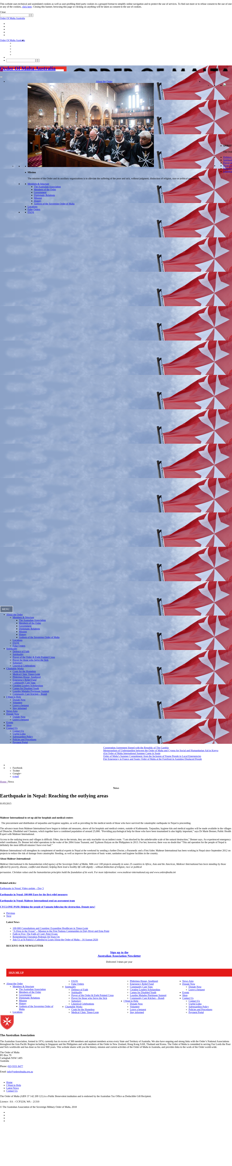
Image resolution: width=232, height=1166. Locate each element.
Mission (38, 198)
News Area (12, 711)
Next (8, 916)
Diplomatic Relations (44, 195)
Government (40, 192)
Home (9, 1082)
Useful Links (19, 733)
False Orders (34, 209)
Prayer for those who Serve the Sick (30, 660)
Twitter (16, 770)
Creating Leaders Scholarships (28, 685)
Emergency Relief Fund (24, 679)
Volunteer (17, 702)
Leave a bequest (21, 705)
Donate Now (19, 699)
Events (9, 722)
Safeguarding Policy (23, 736)
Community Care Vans (24, 682)
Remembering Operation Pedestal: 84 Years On (36, 936)
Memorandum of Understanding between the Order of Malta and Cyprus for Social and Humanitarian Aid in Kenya (89, 750)
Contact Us (12, 728)
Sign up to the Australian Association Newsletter (119, 954)
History (37, 201)
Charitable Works (15, 668)
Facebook (17, 768)
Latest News (12, 1088)
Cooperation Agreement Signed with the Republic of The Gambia (64, 747)
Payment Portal (20, 742)
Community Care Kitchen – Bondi (30, 694)
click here (27, 6)
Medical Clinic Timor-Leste (26, 674)
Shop (9, 725)
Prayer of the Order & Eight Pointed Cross (34, 657)
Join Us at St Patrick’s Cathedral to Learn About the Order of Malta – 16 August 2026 (55, 939)
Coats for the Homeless (24, 671)
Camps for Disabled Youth (26, 688)
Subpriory (18, 662)
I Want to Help (13, 697)
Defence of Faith (21, 651)
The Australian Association (47, 186)
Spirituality (11, 648)
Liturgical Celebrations (24, 665)
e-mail (16, 776)
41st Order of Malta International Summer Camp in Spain (60, 753)
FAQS (31, 212)
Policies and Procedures (24, 739)
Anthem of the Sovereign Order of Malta (54, 203)
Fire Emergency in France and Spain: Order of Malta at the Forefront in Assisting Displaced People (81, 759)
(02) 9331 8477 (15, 1066)
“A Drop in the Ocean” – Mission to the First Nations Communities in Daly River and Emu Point (61, 931)
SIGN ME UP (16, 972)
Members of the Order (45, 189)
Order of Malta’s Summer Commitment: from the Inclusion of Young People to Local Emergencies (81, 756)
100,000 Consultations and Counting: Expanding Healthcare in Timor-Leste (50, 928)
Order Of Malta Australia (12, 18)
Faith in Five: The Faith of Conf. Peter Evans (35, 934)
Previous (10, 913)
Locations (32, 206)
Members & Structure (38, 183)
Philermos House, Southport (27, 677)
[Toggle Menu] (1, 76)
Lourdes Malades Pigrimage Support (31, 691)
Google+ (17, 773)
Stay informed (20, 708)
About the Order (104, 81)
